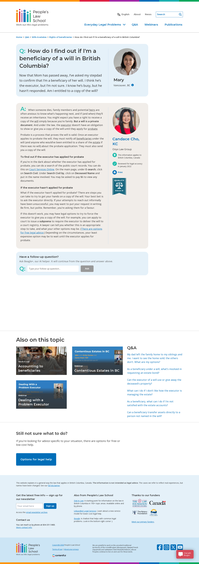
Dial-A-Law (79, 500)
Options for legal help (36, 459)
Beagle (77, 518)
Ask (87, 268)
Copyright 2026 (58, 545)
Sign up (50, 506)
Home (19, 37)
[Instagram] (166, 547)
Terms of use (57, 549)
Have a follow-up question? (39, 256)
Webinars (151, 24)
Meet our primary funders (143, 521)
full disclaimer (54, 485)
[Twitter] (173, 547)
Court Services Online (41, 169)
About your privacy (71, 549)
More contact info (24, 527)
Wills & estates (39, 37)
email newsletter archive (36, 512)
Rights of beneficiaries (60, 37)
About (137, 14)
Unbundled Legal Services (85, 511)
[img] (132, 85)
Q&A (135, 24)
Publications (173, 24)
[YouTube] (180, 547)
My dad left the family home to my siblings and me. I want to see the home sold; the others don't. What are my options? (154, 358)
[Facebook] (160, 547)
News (148, 14)
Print (120, 172)
